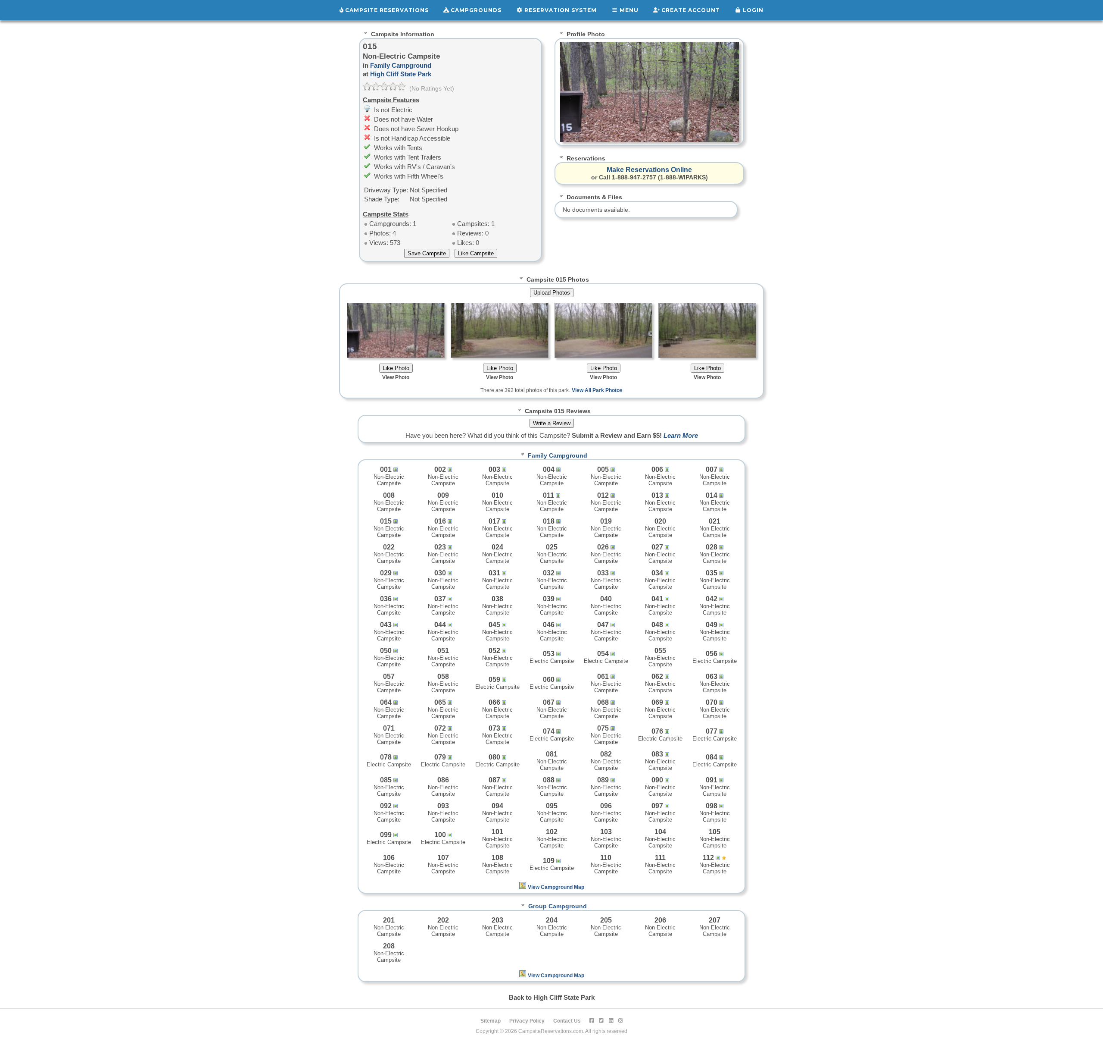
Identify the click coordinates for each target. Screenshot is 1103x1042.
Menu (628, 10)
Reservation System (560, 10)
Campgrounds (475, 10)
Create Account (690, 10)
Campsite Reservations (386, 10)
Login (752, 10)
